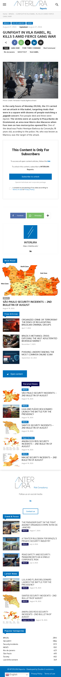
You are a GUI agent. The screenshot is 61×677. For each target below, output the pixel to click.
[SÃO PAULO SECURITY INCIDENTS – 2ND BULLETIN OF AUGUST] (30, 280)
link (49, 161)
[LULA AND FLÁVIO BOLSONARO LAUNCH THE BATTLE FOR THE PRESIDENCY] (11, 411)
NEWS (30, 23)
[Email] (27, 42)
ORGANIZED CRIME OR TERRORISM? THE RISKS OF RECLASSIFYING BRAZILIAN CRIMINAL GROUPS (39, 322)
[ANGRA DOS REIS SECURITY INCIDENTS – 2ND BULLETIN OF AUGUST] (11, 443)
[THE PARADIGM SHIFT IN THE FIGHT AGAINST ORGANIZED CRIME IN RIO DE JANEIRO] (11, 527)
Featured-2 (7, 346)
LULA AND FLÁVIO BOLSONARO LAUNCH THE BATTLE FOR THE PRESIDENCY (37, 412)
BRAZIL (11, 14)
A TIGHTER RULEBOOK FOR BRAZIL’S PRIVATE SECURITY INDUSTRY (39, 539)
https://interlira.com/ (30, 246)
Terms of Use (17, 189)
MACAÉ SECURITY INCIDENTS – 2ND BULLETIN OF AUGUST (39, 458)
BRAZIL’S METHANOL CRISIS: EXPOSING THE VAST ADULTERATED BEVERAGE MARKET (39, 338)
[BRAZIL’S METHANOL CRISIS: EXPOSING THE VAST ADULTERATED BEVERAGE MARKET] (11, 341)
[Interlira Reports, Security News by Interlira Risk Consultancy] (30, 5)
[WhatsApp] (21, 42)
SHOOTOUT (22, 52)
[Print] (41, 42)
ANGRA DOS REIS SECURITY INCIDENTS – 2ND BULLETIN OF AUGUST (37, 444)
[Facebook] (14, 42)
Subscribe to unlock (30, 176)
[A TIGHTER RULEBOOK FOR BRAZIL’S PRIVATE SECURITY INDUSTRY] (11, 543)
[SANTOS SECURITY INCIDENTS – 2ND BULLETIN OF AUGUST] (11, 427)
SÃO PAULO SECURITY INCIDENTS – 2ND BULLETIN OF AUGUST (27, 303)
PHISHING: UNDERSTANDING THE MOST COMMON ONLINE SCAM (38, 353)
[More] (48, 215)
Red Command (49, 48)
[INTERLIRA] (30, 232)
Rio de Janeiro (19, 23)
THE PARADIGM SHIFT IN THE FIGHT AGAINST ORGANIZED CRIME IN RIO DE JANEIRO (40, 525)
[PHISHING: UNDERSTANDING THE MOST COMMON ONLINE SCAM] (11, 357)
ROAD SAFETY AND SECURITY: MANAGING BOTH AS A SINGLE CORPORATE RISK (36, 557)
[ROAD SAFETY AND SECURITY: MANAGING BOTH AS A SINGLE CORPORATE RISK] (11, 559)
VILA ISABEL (34, 52)
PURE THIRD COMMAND (31, 48)
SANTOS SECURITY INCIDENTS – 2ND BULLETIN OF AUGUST (38, 426)
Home (5, 14)
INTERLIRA (30, 242)
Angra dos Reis (28, 438)
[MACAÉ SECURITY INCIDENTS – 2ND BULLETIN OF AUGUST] (11, 459)
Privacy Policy (29, 189)
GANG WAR (15, 48)
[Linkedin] (34, 42)
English (13, 674)
